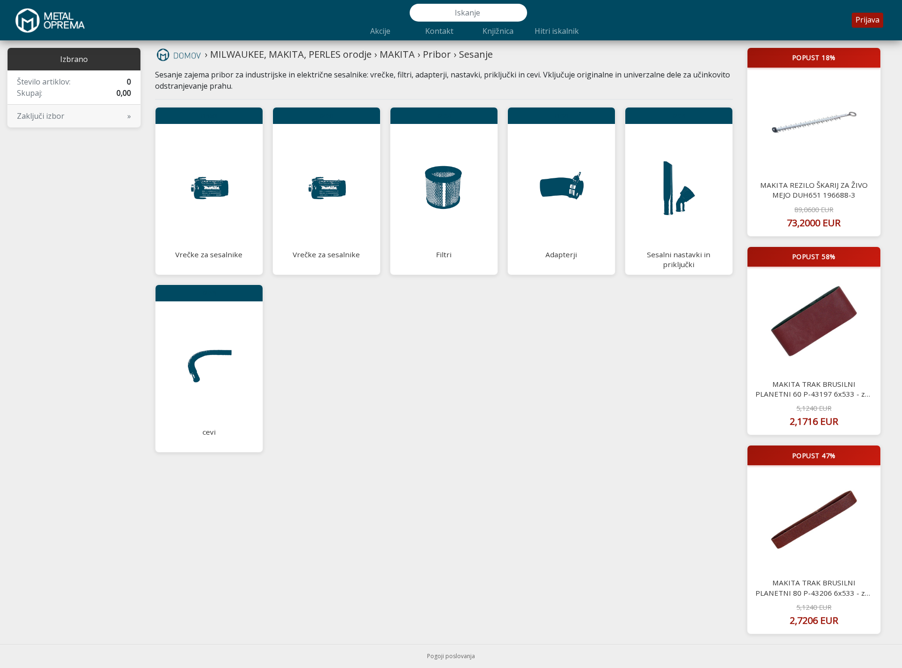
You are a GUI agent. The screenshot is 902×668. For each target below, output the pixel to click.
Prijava (867, 20)
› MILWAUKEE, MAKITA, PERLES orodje (288, 54)
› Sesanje (473, 54)
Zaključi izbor (74, 116)
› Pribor (434, 54)
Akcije (380, 31)
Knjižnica (497, 31)
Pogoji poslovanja (451, 656)
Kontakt (439, 31)
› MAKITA (394, 54)
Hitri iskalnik (557, 31)
